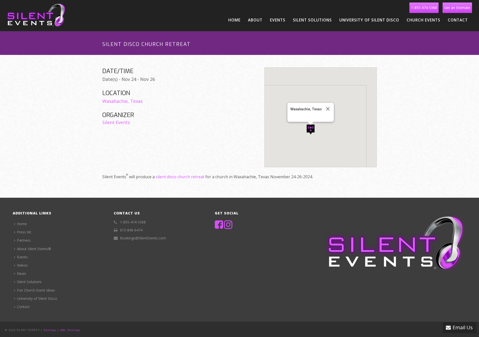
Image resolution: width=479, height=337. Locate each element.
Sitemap (49, 330)
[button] (311, 130)
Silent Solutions (312, 20)
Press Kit (24, 232)
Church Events (423, 20)
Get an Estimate (457, 7)
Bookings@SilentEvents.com (143, 238)
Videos (22, 265)
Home (234, 20)
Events (277, 20)
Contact (458, 20)
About (255, 20)
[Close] (328, 109)
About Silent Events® (34, 248)
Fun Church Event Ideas (36, 290)
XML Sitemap (70, 330)
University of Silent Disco (369, 20)
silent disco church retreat (180, 176)
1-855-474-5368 (424, 7)
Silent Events (116, 122)
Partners (24, 240)
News (21, 273)
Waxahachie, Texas (122, 101)
